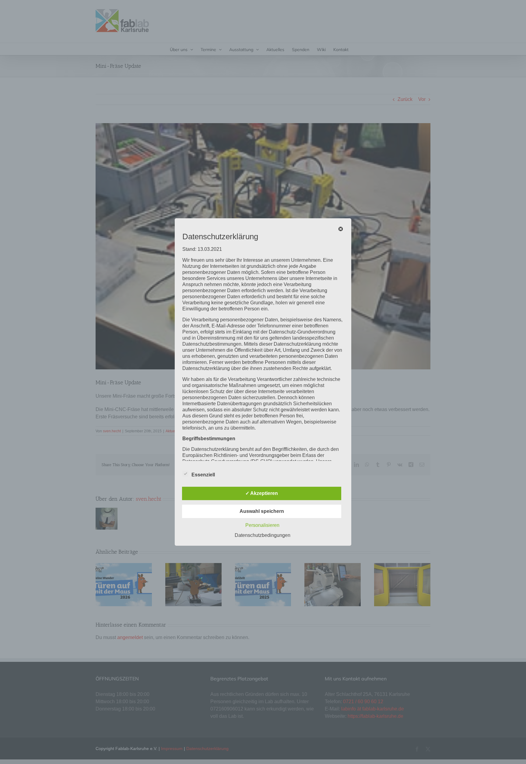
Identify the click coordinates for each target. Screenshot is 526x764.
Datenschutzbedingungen (262, 535)
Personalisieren (262, 525)
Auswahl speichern (262, 511)
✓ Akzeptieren (261, 493)
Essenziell (203, 474)
